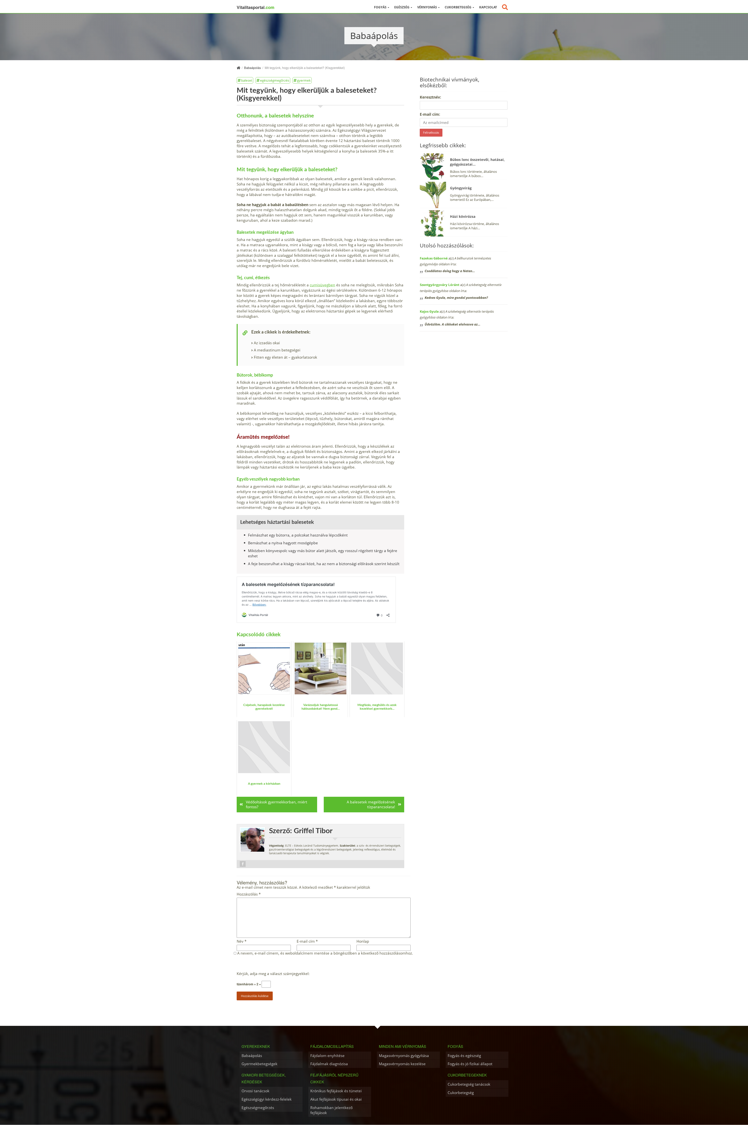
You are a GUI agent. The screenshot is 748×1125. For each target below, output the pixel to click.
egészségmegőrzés (274, 80)
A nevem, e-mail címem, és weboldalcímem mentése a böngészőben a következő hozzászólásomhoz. (325, 953)
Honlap (362, 941)
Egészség (402, 7)
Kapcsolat (488, 7)
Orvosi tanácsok (255, 1090)
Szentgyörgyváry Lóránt (439, 284)
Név (241, 941)
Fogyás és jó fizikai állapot (470, 1063)
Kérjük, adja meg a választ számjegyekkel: (273, 973)
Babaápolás (252, 1055)
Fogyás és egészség (464, 1055)
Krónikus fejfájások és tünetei (336, 1090)
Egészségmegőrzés (258, 1107)
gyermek (304, 80)
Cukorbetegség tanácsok (469, 1084)
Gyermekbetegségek (259, 1063)
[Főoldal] (238, 67)
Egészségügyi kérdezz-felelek (267, 1099)
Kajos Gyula (429, 311)
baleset (246, 80)
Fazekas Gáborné (434, 258)
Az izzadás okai (267, 342)
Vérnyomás (427, 7)
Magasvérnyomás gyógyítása (404, 1055)
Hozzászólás (249, 894)
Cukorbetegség (458, 7)
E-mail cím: (430, 114)
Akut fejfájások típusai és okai (336, 1099)
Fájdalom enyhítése (327, 1055)
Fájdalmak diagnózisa (329, 1063)
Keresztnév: (430, 97)
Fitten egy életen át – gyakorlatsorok (285, 357)
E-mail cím (307, 941)
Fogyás (380, 7)
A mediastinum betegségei (277, 350)
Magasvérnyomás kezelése (402, 1063)
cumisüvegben (322, 285)
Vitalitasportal (255, 7)
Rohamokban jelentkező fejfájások (331, 1110)
